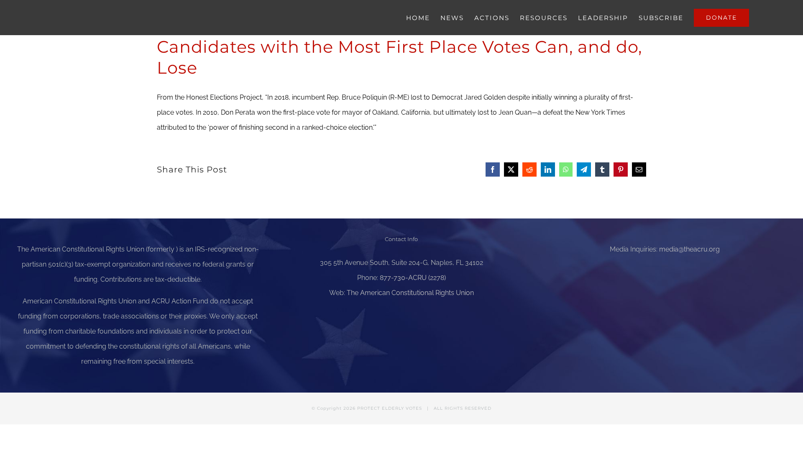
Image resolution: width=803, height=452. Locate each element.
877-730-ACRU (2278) (413, 278)
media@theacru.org (689, 249)
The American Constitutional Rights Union (410, 293)
